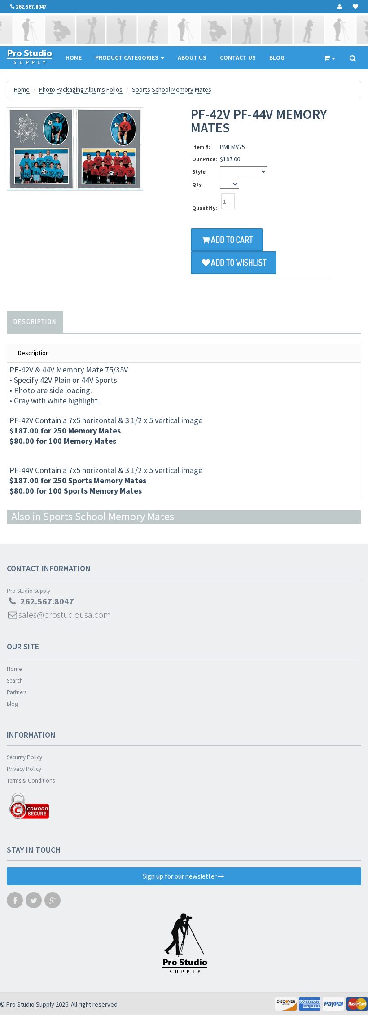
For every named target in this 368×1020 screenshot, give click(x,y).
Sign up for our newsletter (180, 876)
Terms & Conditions (31, 780)
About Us (192, 57)
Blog (277, 57)
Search (15, 680)
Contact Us (238, 57)
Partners (16, 692)
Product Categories (127, 57)
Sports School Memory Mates (171, 89)
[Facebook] (15, 902)
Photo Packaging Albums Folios (81, 89)
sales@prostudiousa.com (64, 614)
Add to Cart (232, 240)
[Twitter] (33, 902)
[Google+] (52, 902)
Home (74, 57)
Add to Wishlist (239, 262)
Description (35, 321)
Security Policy (24, 757)
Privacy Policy (24, 769)
